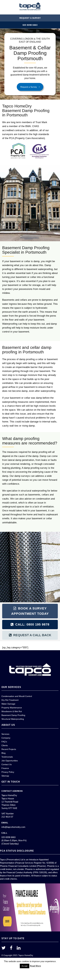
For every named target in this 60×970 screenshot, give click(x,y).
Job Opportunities (9, 760)
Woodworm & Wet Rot (11, 711)
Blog (3, 753)
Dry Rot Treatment (9, 700)
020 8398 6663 (30, 25)
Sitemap (5, 776)
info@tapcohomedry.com (13, 827)
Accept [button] (25, 966)
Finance (5, 768)
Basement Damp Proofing (13, 715)
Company (5, 738)
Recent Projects (8, 749)
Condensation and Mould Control (16, 696)
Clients (4, 745)
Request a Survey (30, 18)
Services (5, 734)
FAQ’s (4, 741)
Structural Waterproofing (12, 719)
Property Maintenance (11, 707)
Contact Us (6, 764)
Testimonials (7, 757)
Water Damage (8, 704)
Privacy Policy (7, 772)
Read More (35, 966)
